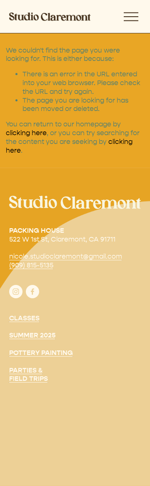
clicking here (26, 133)
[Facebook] (32, 291)
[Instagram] (15, 291)
